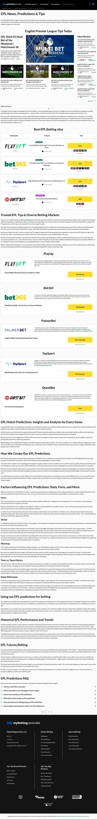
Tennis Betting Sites (74, 742)
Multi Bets (18, 58)
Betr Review (10, 780)
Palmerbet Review (80, 344)
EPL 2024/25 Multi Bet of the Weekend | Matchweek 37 (34, 81)
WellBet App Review (46, 779)
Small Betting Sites (45, 752)
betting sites (30, 220)
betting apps (63, 399)
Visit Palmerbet (80, 340)
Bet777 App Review (46, 776)
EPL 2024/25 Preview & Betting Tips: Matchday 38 (11, 81)
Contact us (10, 739)
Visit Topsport (80, 374)
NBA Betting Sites (73, 736)
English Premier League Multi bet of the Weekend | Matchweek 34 (86, 89)
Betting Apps (44, 736)
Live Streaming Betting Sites (48, 742)
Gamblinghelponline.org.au (67, 816)
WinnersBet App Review (47, 782)
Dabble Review (11, 777)
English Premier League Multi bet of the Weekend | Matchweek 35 (86, 65)
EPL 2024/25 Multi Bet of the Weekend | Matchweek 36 (86, 40)
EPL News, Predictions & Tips (18, 89)
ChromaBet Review (12, 774)
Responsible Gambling (12, 742)
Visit (80, 408)
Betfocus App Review (46, 773)
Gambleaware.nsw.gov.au (82, 816)
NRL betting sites (76, 329)
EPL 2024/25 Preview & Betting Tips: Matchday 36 (87, 52)
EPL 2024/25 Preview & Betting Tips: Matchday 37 (62, 81)
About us (9, 736)
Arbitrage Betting (45, 739)
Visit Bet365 (80, 307)
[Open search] (90, 4)
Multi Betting (44, 745)
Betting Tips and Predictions (20, 8)
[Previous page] (42, 712)
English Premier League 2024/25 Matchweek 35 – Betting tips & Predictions (85, 77)
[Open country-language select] (93, 4)
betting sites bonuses (45, 365)
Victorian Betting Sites (46, 755)
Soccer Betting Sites (74, 739)
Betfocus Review (11, 770)
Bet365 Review (80, 171)
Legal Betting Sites (45, 749)
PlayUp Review (80, 153)
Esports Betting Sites (74, 745)
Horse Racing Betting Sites (75, 749)
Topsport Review (80, 188)
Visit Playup (80, 274)
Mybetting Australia (6, 8)
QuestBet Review (80, 206)
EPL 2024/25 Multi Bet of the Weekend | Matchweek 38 (12, 42)
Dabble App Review (46, 786)
